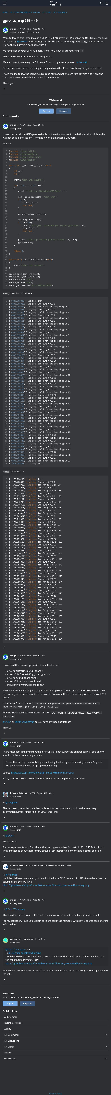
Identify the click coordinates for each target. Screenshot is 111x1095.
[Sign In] (106, 3)
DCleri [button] (13, 793)
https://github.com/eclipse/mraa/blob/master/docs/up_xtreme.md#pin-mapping (46, 885)
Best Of (8, 1052)
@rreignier (11, 802)
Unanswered (55, 1058)
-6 (4, 45)
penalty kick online (31, 953)
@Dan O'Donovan (24, 721)
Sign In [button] (46, 111)
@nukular (22, 41)
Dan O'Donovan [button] (17, 865)
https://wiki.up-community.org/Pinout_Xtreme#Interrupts (42, 772)
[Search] (101, 3)
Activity (7, 1028)
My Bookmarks (55, 1034)
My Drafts (55, 1046)
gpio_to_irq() (79, 42)
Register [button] (63, 111)
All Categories (10, 1017)
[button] (5, 30)
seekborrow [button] (15, 939)
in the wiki (81, 62)
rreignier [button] (14, 29)
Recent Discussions (13, 1022)
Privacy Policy (55, 1093)
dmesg (6, 293)
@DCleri (7, 721)
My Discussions (11, 1040)
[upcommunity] (55, 3)
